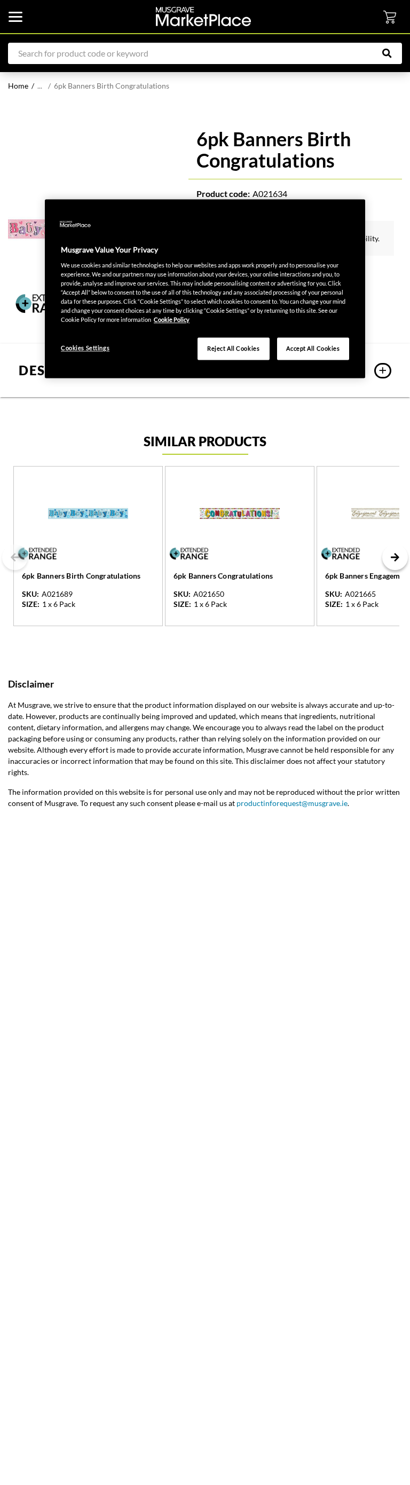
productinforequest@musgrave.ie (292, 803)
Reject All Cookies (233, 348)
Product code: (223, 193)
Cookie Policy (172, 320)
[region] (205, 289)
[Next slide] (395, 557)
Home (18, 85)
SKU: (30, 594)
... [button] (39, 85)
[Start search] (392, 53)
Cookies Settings (85, 348)
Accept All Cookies (313, 348)
